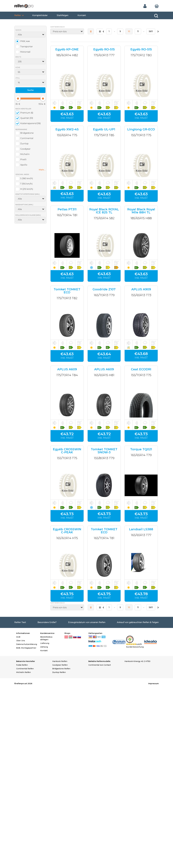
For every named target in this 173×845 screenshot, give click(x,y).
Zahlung (44, 647)
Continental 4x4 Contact (99, 665)
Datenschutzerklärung (26, 644)
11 (138, 31)
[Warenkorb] (157, 6)
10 (129, 31)
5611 (151, 31)
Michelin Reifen (23, 672)
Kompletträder (40, 15)
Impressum (153, 683)
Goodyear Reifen (60, 665)
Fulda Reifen (22, 665)
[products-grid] (91, 31)
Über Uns (20, 640)
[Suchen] (156, 15)
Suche (30, 90)
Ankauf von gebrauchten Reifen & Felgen (138, 622)
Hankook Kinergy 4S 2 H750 (137, 661)
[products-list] (100, 31)
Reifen (17, 15)
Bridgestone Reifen (61, 668)
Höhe (17, 67)
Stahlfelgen (62, 15)
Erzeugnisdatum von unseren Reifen (86, 622)
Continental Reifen (25, 668)
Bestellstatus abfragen (46, 638)
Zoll (17, 78)
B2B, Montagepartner (26, 648)
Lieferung (44, 643)
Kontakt (82, 15)
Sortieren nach (57, 27)
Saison (18, 30)
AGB (18, 637)
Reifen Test (20, 622)
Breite (18, 57)
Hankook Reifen (59, 661)
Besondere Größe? (47, 622)
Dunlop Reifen (59, 672)
